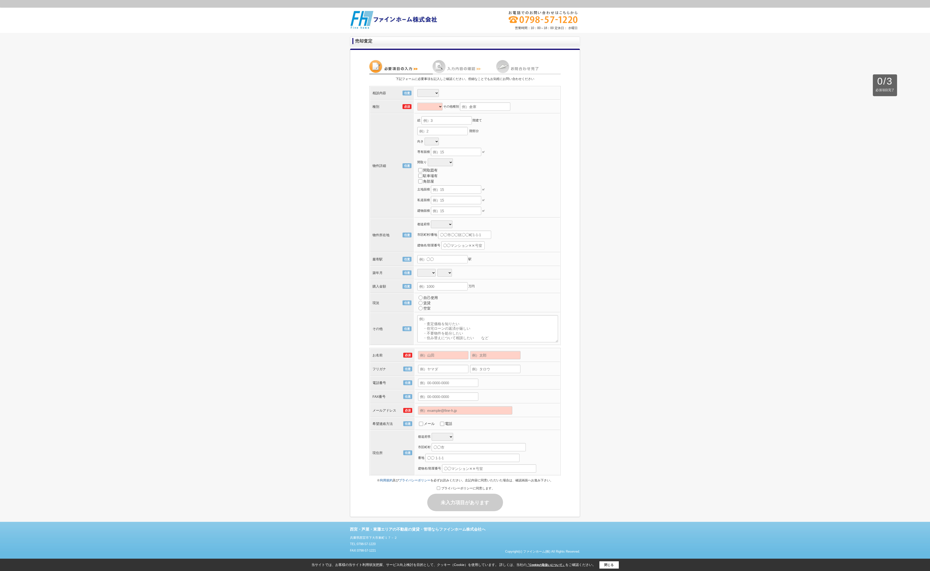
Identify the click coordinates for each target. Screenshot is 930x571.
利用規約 (386, 480)
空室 (427, 308)
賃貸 (427, 303)
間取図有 (430, 170)
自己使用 (430, 298)
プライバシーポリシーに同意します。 (468, 488)
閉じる (609, 565)
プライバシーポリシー (414, 480)
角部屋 (428, 181)
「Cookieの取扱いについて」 (546, 565)
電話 (448, 424)
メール (429, 424)
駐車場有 (430, 176)
